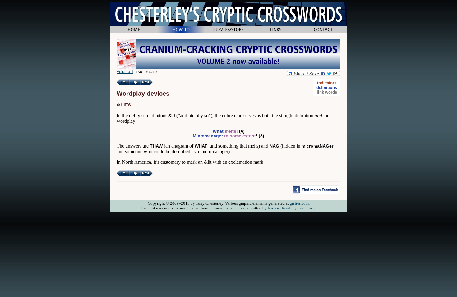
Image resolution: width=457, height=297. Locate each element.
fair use (274, 208)
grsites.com (299, 203)
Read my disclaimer (298, 208)
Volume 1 (125, 71)
